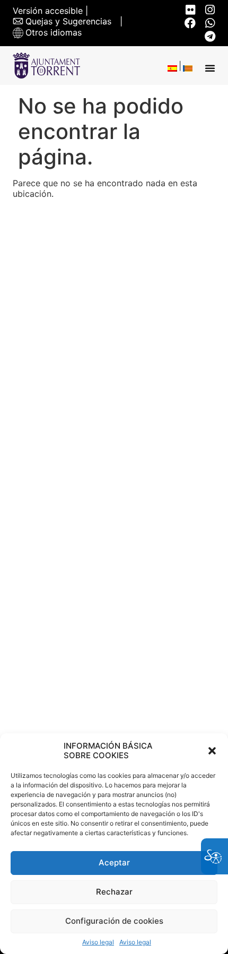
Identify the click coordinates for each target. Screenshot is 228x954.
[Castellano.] (172, 68)
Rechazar (114, 892)
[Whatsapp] (209, 23)
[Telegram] (209, 36)
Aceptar (114, 862)
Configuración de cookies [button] (114, 921)
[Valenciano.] (187, 68)
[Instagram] (209, 9)
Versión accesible (48, 11)
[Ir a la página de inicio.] (46, 66)
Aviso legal (98, 942)
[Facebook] (190, 23)
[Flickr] (190, 9)
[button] (212, 750)
